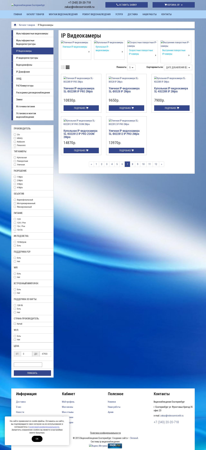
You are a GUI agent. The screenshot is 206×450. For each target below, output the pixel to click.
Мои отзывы (68, 412)
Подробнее (80, 108)
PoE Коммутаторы (24, 85)
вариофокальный (25, 200)
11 (150, 164)
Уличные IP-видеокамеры (75, 46)
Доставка (133, 14)
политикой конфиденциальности (44, 427)
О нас (18, 407)
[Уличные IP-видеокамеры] (76, 42)
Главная (18, 14)
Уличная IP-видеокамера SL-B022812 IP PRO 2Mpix (124, 132)
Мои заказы (67, 407)
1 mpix (20, 177)
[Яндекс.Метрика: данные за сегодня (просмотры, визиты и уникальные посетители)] (98, 446)
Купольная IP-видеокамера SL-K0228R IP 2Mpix (171, 90)
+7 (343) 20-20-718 (79, 2)
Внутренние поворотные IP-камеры (174, 52)
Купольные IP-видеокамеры (102, 48)
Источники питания (25, 106)
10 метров (21, 242)
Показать (32, 373)
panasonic (21, 145)
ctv (18, 134)
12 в (19, 219)
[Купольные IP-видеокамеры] (109, 42)
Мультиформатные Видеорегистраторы (26, 42)
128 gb (20, 305)
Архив (110, 412)
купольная (22, 157)
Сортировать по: (155, 67)
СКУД (18, 78)
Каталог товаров (35, 14)
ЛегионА (134, 438)
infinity (19, 138)
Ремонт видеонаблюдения (96, 14)
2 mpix (20, 180)
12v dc (20, 230)
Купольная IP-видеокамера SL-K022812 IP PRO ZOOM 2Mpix (80, 134)
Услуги (119, 14)
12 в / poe (21, 222)
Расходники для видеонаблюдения (33, 92)
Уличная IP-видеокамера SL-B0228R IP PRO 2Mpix (79, 90)
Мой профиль (68, 401)
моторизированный (26, 203)
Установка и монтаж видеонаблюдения (26, 115)
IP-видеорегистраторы (27, 58)
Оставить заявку (128, 5)
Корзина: (173, 5)
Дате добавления (175, 67)
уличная (21, 164)
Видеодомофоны (24, 65)
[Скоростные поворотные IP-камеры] (142, 44)
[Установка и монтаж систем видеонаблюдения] (15, 25)
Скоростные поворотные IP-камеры (141, 52)
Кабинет (68, 394)
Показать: (122, 67)
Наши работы (150, 14)
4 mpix (20, 187)
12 (156, 164)
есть (19, 245)
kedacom (21, 141)
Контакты (166, 14)
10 (143, 164)
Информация (26, 394)
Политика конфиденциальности (105, 433)
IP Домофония (23, 71)
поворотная (22, 161)
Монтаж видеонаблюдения (63, 14)
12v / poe (21, 226)
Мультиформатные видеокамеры (32, 33)
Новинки (112, 401)
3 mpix (20, 184)
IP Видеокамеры (24, 51)
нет (18, 261)
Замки (19, 99)
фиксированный (24, 207)
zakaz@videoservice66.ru (79, 7)
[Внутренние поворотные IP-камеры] (176, 44)
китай (19, 324)
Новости (20, 412)
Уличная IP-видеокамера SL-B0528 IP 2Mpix (124, 90)
